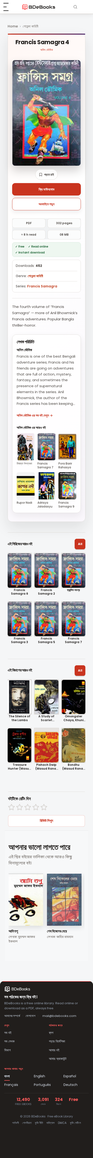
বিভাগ (7, 1050)
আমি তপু (13, 931)
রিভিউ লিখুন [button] (46, 820)
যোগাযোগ (30, 1016)
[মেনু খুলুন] (8, 7)
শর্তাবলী (15, 1123)
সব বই (7, 1032)
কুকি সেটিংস (75, 1123)
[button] (46, 174)
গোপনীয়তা (26, 1123)
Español (69, 1076)
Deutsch (70, 1084)
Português (42, 1084)
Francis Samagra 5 (46, 640)
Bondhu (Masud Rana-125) (73, 766)
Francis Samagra (42, 286)
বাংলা (7, 1076)
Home (13, 26)
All (80, 544)
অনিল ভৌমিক (46, 50)
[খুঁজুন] (75, 7)
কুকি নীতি (39, 1123)
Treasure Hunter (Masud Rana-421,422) (19, 766)
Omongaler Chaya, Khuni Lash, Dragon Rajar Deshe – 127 (73, 718)
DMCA (62, 1123)
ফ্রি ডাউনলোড (47, 189)
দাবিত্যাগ (50, 1123)
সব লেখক (9, 1041)
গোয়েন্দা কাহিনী (30, 26)
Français (11, 1084)
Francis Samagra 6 (19, 592)
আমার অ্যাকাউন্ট (58, 1058)
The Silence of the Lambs (19, 718)
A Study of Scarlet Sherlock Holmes (46, 718)
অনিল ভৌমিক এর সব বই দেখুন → (35, 415)
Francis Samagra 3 (19, 640)
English (39, 1076)
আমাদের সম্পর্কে (12, 1016)
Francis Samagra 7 (73, 640)
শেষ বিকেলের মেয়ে (57, 931)
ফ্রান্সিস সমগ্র (73, 590)
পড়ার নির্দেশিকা (57, 1041)
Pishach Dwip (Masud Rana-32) (46, 766)
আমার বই (54, 1050)
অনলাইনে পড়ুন (46, 204)
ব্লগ (51, 1032)
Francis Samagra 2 (46, 592)
